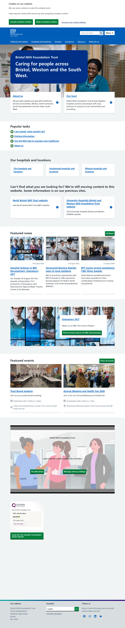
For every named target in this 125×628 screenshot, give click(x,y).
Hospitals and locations (41, 41)
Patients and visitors (19, 41)
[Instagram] (89, 616)
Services (58, 41)
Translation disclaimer (54, 614)
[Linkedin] (95, 616)
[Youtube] (100, 616)
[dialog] (62, 13)
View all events (107, 361)
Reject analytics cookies (46, 22)
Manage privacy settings (74, 471)
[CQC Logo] (18, 507)
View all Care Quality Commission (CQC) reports (27, 536)
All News (110, 233)
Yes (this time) (37, 471)
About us (81, 41)
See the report (18, 524)
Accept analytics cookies (20, 22)
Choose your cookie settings (74, 22)
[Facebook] (84, 616)
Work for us (94, 41)
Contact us (69, 41)
